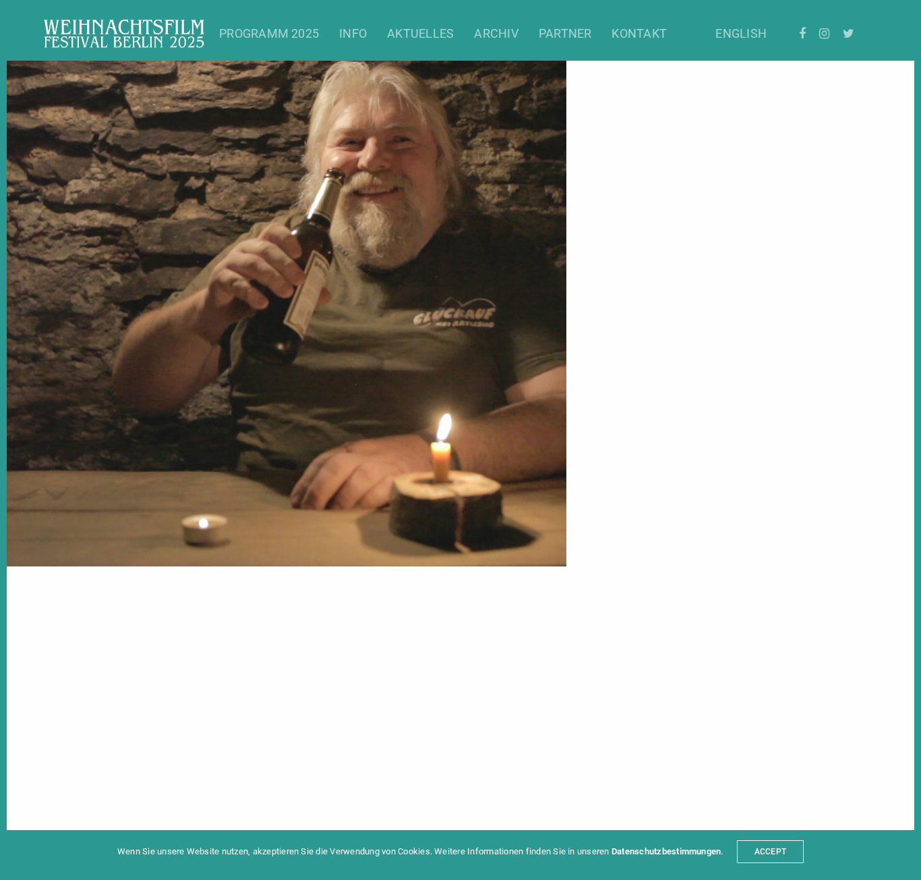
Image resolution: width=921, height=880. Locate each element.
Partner (565, 33)
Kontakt (639, 33)
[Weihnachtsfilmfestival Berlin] (124, 34)
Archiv (496, 33)
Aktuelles (420, 33)
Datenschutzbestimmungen (666, 851)
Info (353, 33)
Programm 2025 (269, 33)
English (741, 33)
